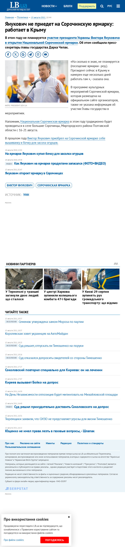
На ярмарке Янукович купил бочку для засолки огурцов (44, 153)
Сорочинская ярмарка (53, 185)
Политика (22, 17)
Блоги (68, 6)
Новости (48, 6)
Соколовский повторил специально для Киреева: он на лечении (53, 370)
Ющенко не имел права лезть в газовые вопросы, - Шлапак (50, 431)
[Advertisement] (62, 227)
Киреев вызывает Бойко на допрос (31, 382)
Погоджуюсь (54, 540)
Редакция (66, 443)
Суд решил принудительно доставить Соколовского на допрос (57, 406)
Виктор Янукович (19, 185)
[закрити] (69, 517)
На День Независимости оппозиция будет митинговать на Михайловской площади (61, 394)
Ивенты (50, 443)
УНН (26, 195)
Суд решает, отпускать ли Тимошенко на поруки (44, 346)
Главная (9, 17)
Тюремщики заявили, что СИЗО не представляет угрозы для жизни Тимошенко (58, 419)
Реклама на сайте (30, 443)
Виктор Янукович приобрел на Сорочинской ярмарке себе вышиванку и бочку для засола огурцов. (55, 140)
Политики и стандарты (90, 443)
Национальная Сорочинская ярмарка (44, 121)
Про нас (9, 443)
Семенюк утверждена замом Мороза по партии (45, 322)
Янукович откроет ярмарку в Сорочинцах (34, 173)
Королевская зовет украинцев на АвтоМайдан (36, 333)
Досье (65, 18)
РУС (109, 6)
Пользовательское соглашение (22, 447)
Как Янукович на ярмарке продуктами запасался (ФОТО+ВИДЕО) (56, 163)
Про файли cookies (14, 539)
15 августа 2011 (38, 17)
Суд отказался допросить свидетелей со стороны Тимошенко (54, 358)
